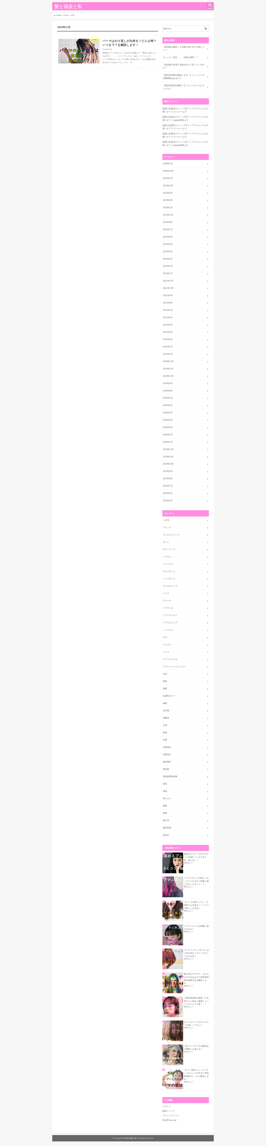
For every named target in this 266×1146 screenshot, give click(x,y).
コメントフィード (170, 1115)
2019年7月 (168, 486)
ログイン (166, 1106)
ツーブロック (169, 579)
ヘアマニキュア (170, 622)
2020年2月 (168, 435)
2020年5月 (168, 413)
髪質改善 (167, 828)
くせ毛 (166, 520)
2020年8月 (168, 391)
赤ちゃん (167, 798)
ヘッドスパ (168, 630)
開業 (165, 806)
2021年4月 (168, 332)
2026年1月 (168, 163)
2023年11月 (168, 185)
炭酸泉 (166, 718)
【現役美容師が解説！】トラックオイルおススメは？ (183, 87)
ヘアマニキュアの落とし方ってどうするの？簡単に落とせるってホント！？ (196, 881)
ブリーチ (167, 601)
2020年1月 (168, 442)
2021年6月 (168, 317)
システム (167, 557)
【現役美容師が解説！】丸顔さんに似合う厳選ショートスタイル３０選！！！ (196, 1001)
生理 (165, 725)
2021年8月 (168, 303)
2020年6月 (168, 405)
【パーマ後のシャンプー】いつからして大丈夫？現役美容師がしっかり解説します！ (196, 1074)
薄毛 (165, 791)
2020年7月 (168, 398)
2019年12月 (168, 449)
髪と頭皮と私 (68, 6)
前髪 (165, 688)
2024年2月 (168, 178)
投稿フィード (168, 1111)
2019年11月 (168, 457)
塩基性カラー (169, 696)
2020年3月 (168, 427)
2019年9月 (168, 471)
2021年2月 (168, 347)
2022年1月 (168, 273)
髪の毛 (166, 820)
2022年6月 (168, 237)
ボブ (165, 637)
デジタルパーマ (170, 586)
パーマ (166, 593)
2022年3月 (168, 259)
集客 (165, 813)
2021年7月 (168, 310)
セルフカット (169, 571)
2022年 (66, 15)
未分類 (166, 710)
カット (166, 542)
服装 (165, 703)
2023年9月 (168, 193)
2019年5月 (168, 500)
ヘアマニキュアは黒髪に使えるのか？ (196, 927)
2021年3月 (168, 339)
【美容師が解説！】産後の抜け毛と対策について (183, 48)
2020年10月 (168, 376)
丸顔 (165, 674)
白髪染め (167, 747)
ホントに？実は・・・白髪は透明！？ (180, 57)
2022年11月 (168, 215)
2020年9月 (168, 383)
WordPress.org (169, 1120)
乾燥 (165, 681)
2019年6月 (168, 493)
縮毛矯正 (167, 762)
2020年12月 (168, 361)
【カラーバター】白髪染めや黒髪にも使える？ (196, 1047)
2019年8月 (168, 478)
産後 (165, 732)
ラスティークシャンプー (174, 667)
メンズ (166, 652)
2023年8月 (168, 200)
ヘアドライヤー (170, 615)
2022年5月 (168, 244)
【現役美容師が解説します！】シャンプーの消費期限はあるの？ (183, 76)
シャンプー (168, 564)
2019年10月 (168, 464)
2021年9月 (168, 295)
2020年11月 (168, 369)
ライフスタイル (170, 659)
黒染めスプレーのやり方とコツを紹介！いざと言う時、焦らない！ (196, 857)
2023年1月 (168, 207)
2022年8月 (168, 222)
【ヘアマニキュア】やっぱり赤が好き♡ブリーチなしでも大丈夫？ (196, 953)
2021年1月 (168, 354)
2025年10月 (168, 171)
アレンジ (167, 527)
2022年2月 (168, 266)
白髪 (165, 740)
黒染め (166, 835)
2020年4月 (168, 420)
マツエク (167, 644)
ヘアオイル (168, 608)
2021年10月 (168, 288)
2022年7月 (168, 229)
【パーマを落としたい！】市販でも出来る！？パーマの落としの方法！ (196, 905)
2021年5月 (168, 325)
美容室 (166, 769)
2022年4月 (168, 251)
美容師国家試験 (170, 776)
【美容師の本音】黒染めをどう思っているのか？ (183, 66)
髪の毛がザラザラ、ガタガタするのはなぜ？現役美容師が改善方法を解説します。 (196, 978)
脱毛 (165, 784)
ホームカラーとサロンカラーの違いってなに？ (196, 1023)
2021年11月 (168, 281)
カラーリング (169, 549)
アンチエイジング (171, 535)
